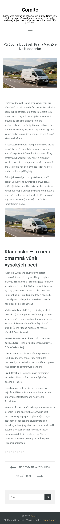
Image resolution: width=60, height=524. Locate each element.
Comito (30, 10)
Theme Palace (48, 520)
